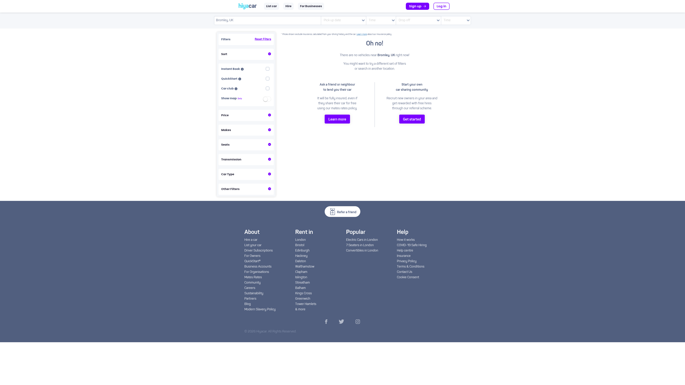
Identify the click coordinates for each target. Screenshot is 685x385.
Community (252, 282)
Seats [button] (225, 144)
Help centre (405, 250)
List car (271, 6)
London (300, 240)
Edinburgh (302, 250)
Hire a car (250, 240)
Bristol (299, 245)
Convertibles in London (362, 250)
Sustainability (253, 293)
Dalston (300, 261)
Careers (249, 288)
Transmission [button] (231, 159)
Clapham (301, 272)
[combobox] (381, 20)
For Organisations (256, 272)
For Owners (252, 256)
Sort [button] (224, 54)
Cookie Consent (408, 277)
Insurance (404, 256)
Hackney (301, 256)
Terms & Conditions (410, 266)
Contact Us (404, 272)
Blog (247, 304)
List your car (253, 245)
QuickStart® (252, 261)
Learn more (362, 34)
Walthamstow (304, 266)
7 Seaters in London (360, 245)
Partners (250, 299)
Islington (301, 277)
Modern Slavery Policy (260, 309)
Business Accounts (258, 266)
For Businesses (311, 6)
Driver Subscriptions (258, 250)
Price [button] (225, 115)
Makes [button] (226, 130)
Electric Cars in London (362, 240)
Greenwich (302, 299)
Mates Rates (253, 277)
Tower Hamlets (305, 304)
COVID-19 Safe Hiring (412, 245)
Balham (300, 288)
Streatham (302, 282)
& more (300, 309)
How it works (406, 240)
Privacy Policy (407, 261)
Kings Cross (303, 293)
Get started (412, 119)
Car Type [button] (227, 174)
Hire (288, 6)
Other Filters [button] (230, 189)
